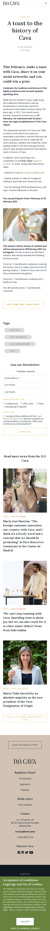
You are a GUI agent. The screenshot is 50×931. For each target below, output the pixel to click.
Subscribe (25, 432)
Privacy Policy (16, 418)
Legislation (25, 784)
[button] (45, 3)
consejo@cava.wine (25, 831)
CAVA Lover (27, 403)
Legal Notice (25, 874)
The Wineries (25, 778)
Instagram (29, 172)
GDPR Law (8, 412)
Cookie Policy (29, 907)
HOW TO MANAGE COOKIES (25, 928)
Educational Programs (16, 406)
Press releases (25, 804)
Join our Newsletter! (25, 745)
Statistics (25, 790)
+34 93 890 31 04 (25, 837)
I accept (25, 921)
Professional (11, 403)
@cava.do (39, 172)
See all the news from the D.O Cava (25, 718)
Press (41, 403)
